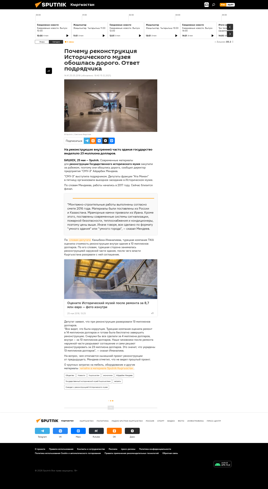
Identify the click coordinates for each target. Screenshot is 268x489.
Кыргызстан (94, 375)
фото (181, 420)
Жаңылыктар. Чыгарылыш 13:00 (162, 28)
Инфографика (195, 420)
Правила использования (61, 449)
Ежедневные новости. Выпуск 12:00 (125, 29)
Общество (70, 375)
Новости (81, 375)
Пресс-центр (214, 420)
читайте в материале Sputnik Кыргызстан (106, 368)
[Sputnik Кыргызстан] (51, 8)
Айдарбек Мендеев (124, 375)
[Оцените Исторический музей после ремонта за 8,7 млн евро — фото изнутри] (110, 279)
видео (171, 420)
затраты (117, 381)
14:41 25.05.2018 (72, 75)
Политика (103, 420)
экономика (107, 375)
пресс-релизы (128, 449)
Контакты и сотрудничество (91, 449)
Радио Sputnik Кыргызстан (127, 420)
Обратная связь (170, 453)
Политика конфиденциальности (155, 449)
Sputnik (69, 134)
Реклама (113, 449)
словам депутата (80, 240)
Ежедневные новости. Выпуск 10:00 (52, 29)
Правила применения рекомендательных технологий (132, 453)
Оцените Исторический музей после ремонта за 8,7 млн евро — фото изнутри (108, 305)
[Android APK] (222, 464)
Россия (150, 420)
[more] (152, 313)
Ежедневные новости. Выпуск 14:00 (197, 29)
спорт (160, 420)
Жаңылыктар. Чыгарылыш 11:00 (89, 28)
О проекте (40, 449)
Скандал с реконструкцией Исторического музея (87, 387)
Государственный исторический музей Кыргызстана (88, 381)
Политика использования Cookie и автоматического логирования (68, 453)
